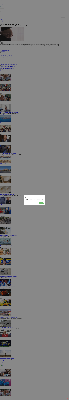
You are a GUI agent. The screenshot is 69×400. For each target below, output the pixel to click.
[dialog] (34, 200)
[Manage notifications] (67, 398)
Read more (35, 198)
